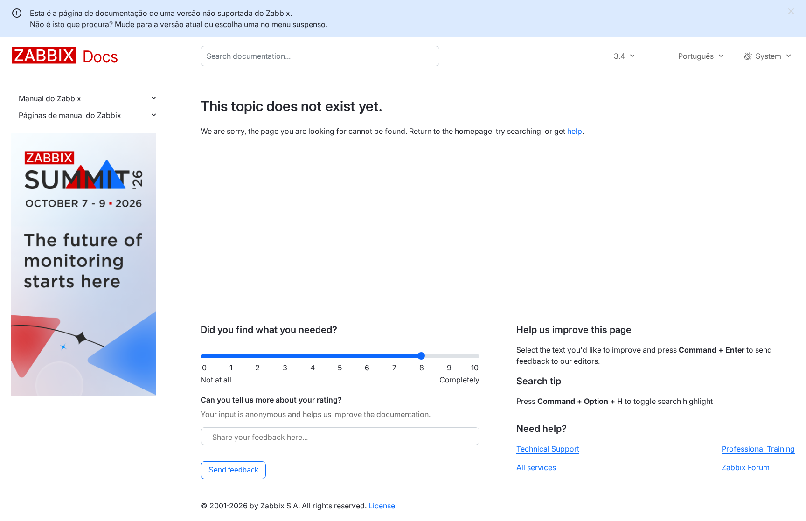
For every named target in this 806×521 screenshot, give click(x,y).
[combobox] (322, 56)
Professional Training (758, 448)
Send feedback (233, 470)
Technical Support (547, 448)
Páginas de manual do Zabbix (70, 115)
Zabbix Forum (746, 467)
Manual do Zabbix (50, 98)
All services (536, 467)
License (381, 505)
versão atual (181, 24)
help (574, 131)
